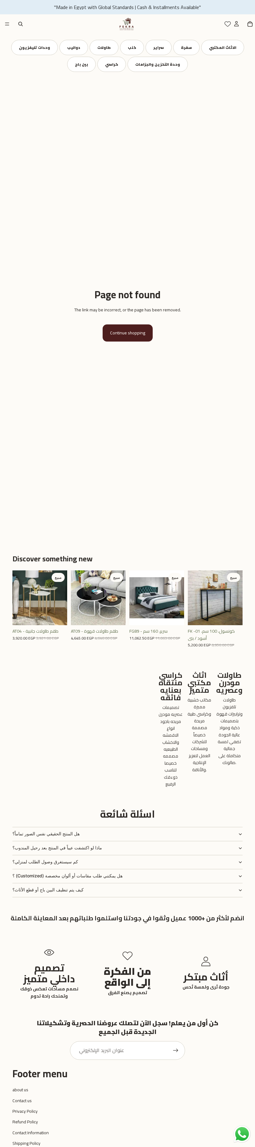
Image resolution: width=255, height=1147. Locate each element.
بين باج (81, 64)
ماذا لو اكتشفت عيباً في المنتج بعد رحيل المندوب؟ (57, 847)
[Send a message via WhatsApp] (242, 1134)
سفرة (186, 47)
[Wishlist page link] (228, 24)
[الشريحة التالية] (60, 598)
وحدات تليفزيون (34, 47)
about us (20, 1090)
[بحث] (20, 24)
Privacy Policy (25, 1111)
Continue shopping (127, 333)
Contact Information (30, 1133)
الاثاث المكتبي (222, 47)
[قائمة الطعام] (7, 24)
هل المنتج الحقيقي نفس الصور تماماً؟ (46, 833)
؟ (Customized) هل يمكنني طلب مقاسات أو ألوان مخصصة (67, 875)
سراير (158, 47)
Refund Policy (25, 1122)
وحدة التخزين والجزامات (157, 64)
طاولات (104, 47)
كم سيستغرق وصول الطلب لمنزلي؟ (45, 861)
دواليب (73, 47)
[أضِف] (57, 615)
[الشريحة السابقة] (19, 598)
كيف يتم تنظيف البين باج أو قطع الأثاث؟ (48, 889)
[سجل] (175, 1050)
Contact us (22, 1101)
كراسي (111, 64)
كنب (132, 47)
